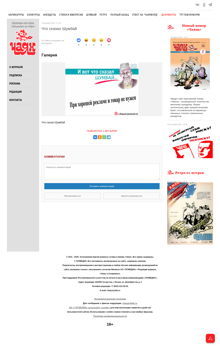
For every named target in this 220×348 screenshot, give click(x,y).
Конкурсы (33, 14)
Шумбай (91, 14)
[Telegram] (210, 5)
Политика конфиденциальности (110, 316)
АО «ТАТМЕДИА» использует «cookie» (89, 307)
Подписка (15, 75)
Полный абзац (119, 14)
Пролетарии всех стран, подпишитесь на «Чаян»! (23, 24)
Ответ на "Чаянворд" (145, 14)
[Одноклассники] (100, 137)
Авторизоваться (72, 196)
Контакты (15, 100)
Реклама (14, 83)
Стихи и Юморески (71, 14)
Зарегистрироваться (131, 196)
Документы (168, 14)
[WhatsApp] (104, 137)
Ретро (103, 14)
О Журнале (16, 67)
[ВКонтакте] (95, 137)
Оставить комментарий (102, 186)
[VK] (197, 5)
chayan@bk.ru (129, 303)
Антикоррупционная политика (110, 299)
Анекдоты (49, 14)
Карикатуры (16, 14)
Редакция (15, 91)
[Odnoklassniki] (204, 5)
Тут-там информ (189, 14)
